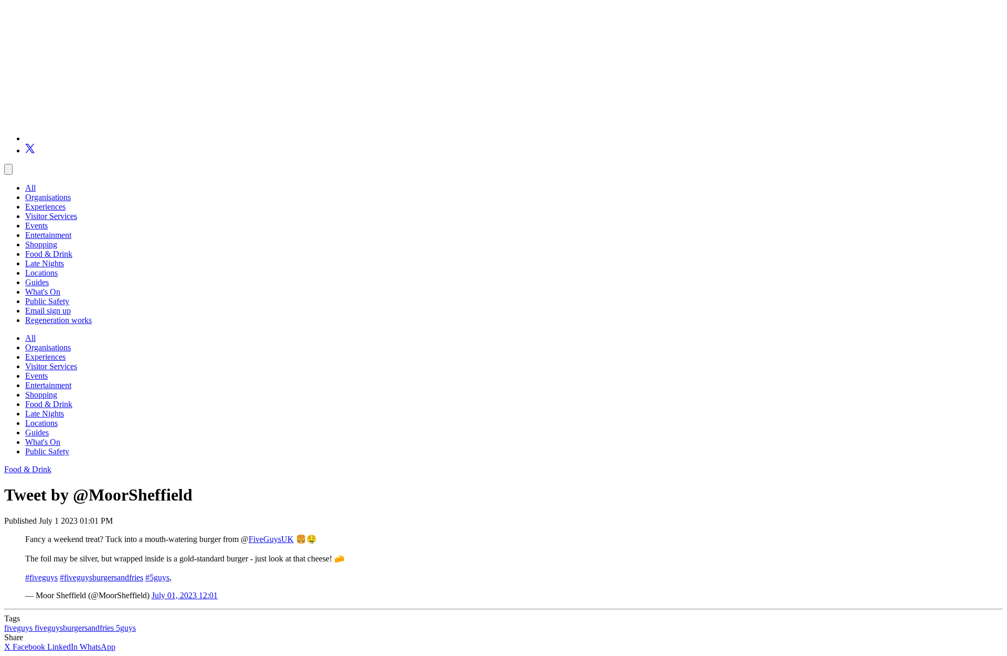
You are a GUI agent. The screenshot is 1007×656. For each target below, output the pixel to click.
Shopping (41, 244)
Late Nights (44, 263)
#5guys (157, 577)
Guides (37, 282)
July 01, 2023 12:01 (185, 595)
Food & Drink (48, 253)
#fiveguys (41, 577)
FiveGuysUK (271, 539)
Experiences (45, 206)
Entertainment (48, 235)
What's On (42, 291)
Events (36, 225)
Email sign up (48, 310)
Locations (41, 272)
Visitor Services (51, 216)
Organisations (48, 197)
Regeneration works (58, 320)
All (30, 187)
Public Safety (47, 301)
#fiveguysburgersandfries (101, 577)
